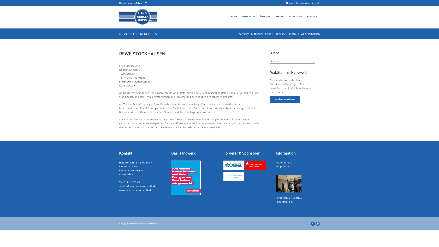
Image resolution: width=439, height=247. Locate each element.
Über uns (265, 16)
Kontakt (312, 16)
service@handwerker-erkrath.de (304, 3)
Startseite (243, 34)
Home (234, 16)
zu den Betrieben (285, 99)
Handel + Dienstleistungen (280, 34)
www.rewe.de (127, 85)
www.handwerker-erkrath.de (135, 190)
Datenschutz (284, 162)
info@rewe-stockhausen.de (134, 81)
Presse (279, 16)
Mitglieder (248, 16)
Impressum (283, 166)
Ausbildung (295, 16)
